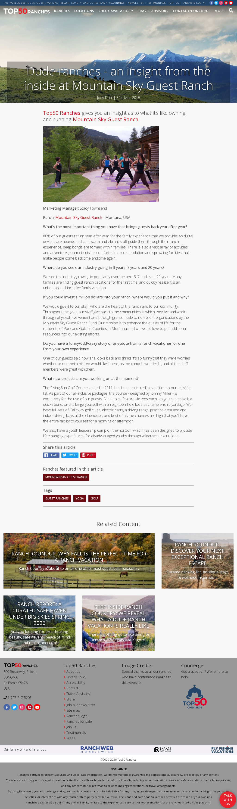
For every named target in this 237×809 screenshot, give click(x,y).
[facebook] (211, 2)
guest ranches (57, 498)
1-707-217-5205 (19, 697)
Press (121, 2)
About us (73, 671)
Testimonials (156, 2)
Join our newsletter (80, 705)
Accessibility (75, 682)
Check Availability (116, 11)
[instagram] (221, 2)
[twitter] (216, 2)
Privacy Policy (76, 677)
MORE (220, 11)
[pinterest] (226, 2)
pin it (90, 455)
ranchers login (193, 2)
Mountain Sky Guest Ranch (105, 119)
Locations (84, 11)
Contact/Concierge (191, 11)
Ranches (62, 11)
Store (70, 699)
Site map (73, 710)
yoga (80, 498)
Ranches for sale (79, 721)
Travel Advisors (153, 11)
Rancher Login (76, 716)
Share (53, 455)
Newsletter (136, 2)
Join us (174, 2)
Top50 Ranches (61, 112)
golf (94, 498)
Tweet (71, 455)
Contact (72, 688)
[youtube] (231, 2)
